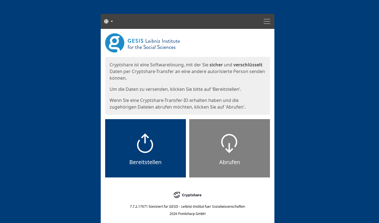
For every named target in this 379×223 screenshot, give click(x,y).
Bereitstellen (145, 162)
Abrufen (229, 162)
